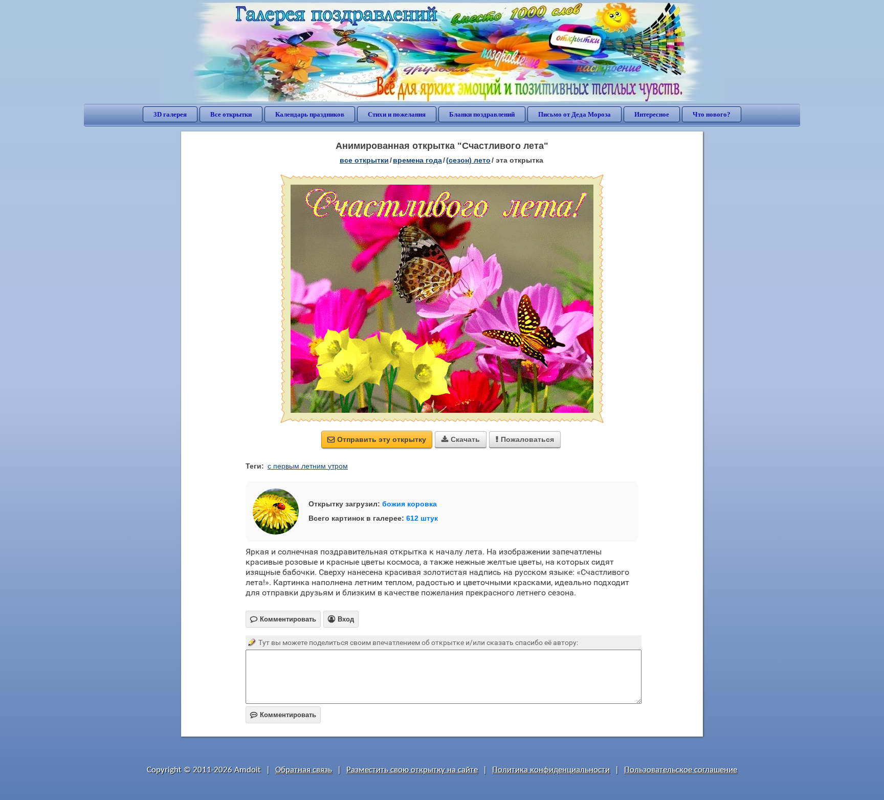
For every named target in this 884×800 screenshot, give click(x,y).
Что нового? (712, 114)
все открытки (364, 160)
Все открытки (231, 114)
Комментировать (283, 715)
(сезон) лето (468, 160)
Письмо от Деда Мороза (574, 114)
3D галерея (170, 114)
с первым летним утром (308, 466)
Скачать (460, 439)
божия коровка (409, 504)
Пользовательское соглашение (680, 770)
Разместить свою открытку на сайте (412, 770)
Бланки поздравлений (482, 114)
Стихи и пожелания (397, 114)
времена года (417, 160)
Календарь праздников (309, 114)
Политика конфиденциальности (551, 770)
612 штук (422, 518)
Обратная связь (303, 770)
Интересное (651, 114)
